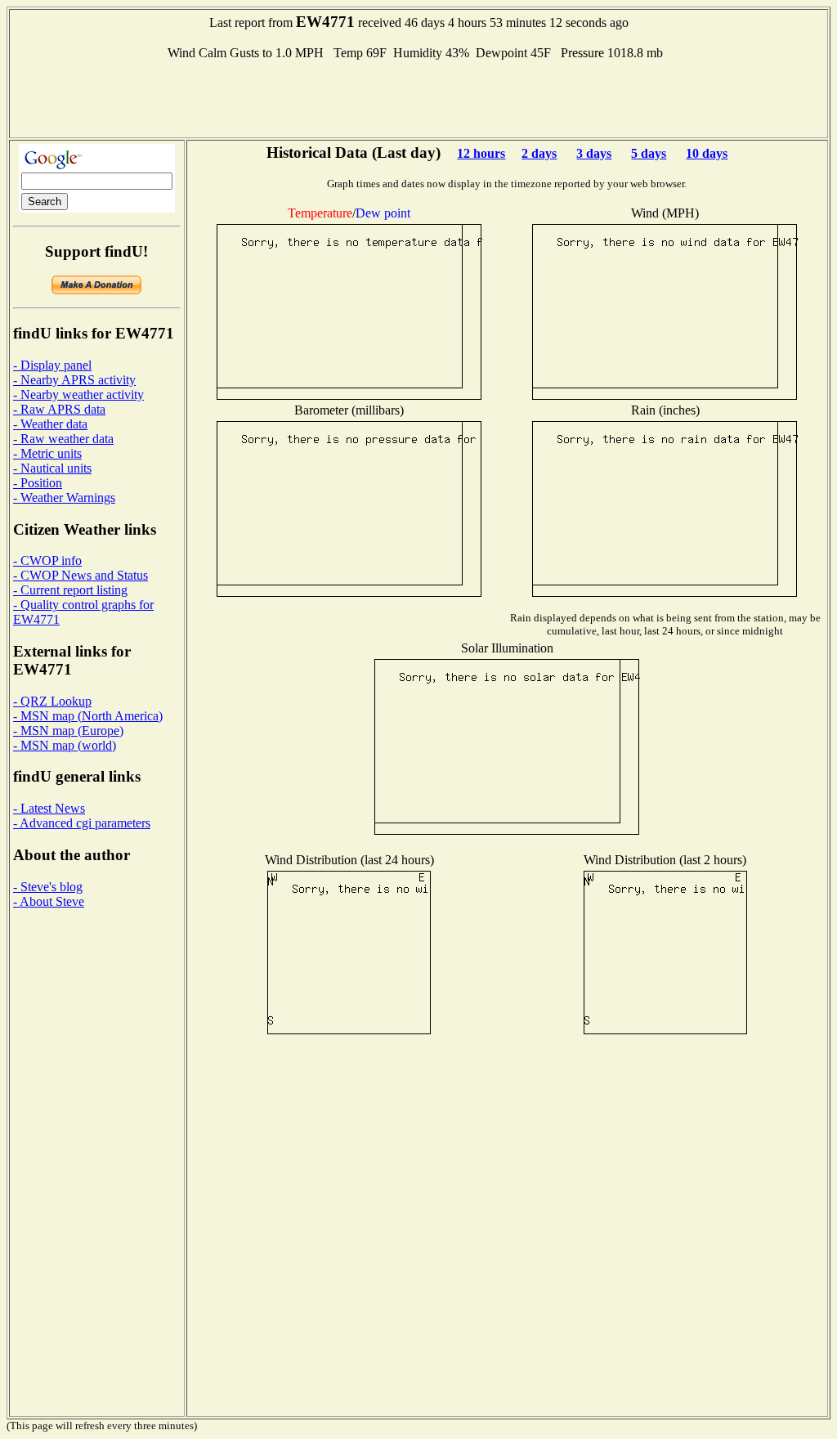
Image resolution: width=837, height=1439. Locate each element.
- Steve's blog (48, 887)
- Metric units (47, 453)
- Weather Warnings (64, 497)
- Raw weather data (63, 439)
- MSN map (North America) (88, 716)
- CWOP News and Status (80, 575)
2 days (539, 153)
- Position (37, 483)
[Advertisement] (418, 97)
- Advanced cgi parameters (81, 823)
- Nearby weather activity (78, 394)
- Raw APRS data (59, 409)
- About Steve (48, 901)
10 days (706, 153)
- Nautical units (52, 468)
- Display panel (52, 365)
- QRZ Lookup (52, 701)
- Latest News (49, 808)
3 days (593, 153)
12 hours (481, 153)
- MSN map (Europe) (68, 730)
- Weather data (50, 424)
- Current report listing (70, 590)
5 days (648, 153)
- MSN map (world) (64, 745)
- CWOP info (47, 560)
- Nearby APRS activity (74, 380)
